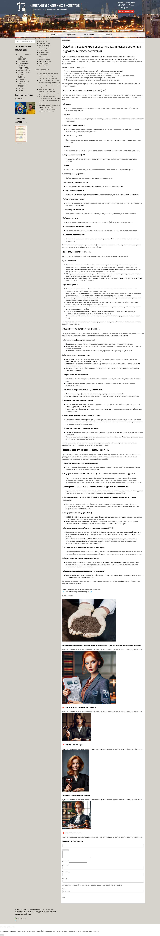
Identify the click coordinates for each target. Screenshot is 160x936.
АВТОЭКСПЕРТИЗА (23, 68)
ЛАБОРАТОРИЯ (22, 66)
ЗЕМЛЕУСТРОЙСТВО (24, 70)
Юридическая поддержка (22, 39)
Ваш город (65, 878)
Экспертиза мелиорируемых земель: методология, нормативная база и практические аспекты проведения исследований (101, 645)
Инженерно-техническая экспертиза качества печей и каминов (81, 589)
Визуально (64, 850)
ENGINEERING (22, 79)
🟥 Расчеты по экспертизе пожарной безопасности (79, 707)
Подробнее (95, 931)
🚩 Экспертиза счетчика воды (72, 745)
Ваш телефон (66, 872)
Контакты (108, 35)
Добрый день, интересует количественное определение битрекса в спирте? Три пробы (48, 76)
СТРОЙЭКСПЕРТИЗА (24, 72)
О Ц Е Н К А (21, 77)
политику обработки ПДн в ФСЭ (112, 885)
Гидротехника (66, 40)
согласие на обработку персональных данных (81, 885)
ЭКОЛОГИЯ (21, 75)
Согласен (2, 935)
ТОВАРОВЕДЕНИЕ (23, 63)
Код (67, 850)
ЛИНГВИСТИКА (23, 61)
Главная (52, 35)
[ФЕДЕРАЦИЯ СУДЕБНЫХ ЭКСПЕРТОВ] (20, 12)
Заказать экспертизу (126, 11)
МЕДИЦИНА (21, 57)
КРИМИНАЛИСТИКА (24, 54)
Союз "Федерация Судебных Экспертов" (44, 912)
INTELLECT (21, 86)
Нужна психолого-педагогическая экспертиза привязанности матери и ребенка (48, 91)
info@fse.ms (126, 7)
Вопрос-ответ (71, 35)
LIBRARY (20, 90)
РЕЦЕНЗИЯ (21, 88)
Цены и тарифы (89, 35)
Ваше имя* (65, 865)
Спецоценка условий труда (23, 914)
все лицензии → (19, 144)
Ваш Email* (65, 861)
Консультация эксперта (42, 69)
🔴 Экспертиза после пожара (72, 833)
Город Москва (43, 41)
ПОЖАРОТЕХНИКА (23, 81)
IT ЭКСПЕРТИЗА (23, 84)
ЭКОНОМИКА (22, 59)
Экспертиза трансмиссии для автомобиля (76, 795)
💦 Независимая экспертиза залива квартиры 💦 (77, 592)
